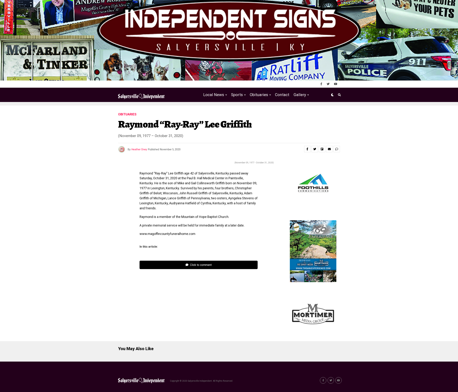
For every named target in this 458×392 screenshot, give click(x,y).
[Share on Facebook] (307, 149)
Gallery (300, 94)
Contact (282, 94)
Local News (213, 94)
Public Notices (255, 109)
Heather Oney (139, 149)
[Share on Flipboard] (322, 149)
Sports (237, 94)
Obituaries (259, 94)
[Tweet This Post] (314, 149)
